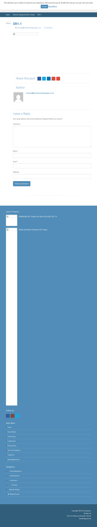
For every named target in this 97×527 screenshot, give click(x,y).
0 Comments (48, 28)
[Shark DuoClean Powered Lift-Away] (11, 317)
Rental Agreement (13, 459)
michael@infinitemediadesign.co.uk (29, 28)
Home (9, 427)
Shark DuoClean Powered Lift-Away (33, 229)
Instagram (12, 416)
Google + (53, 79)
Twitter (44, 79)
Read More (52, 6)
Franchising (11, 436)
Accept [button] (44, 6)
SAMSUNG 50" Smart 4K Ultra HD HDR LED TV (38, 216)
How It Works (11, 432)
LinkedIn (49, 79)
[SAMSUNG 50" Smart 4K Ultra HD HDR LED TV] (11, 220)
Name (15, 151)
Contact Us (10, 455)
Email (58, 79)
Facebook (39, 79)
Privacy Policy (11, 446)
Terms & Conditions (13, 450)
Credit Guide (11, 441)
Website (16, 172)
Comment (17, 124)
